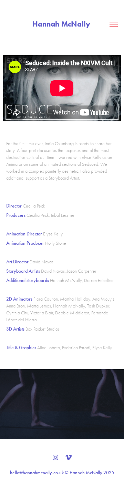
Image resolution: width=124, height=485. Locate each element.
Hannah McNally (62, 24)
